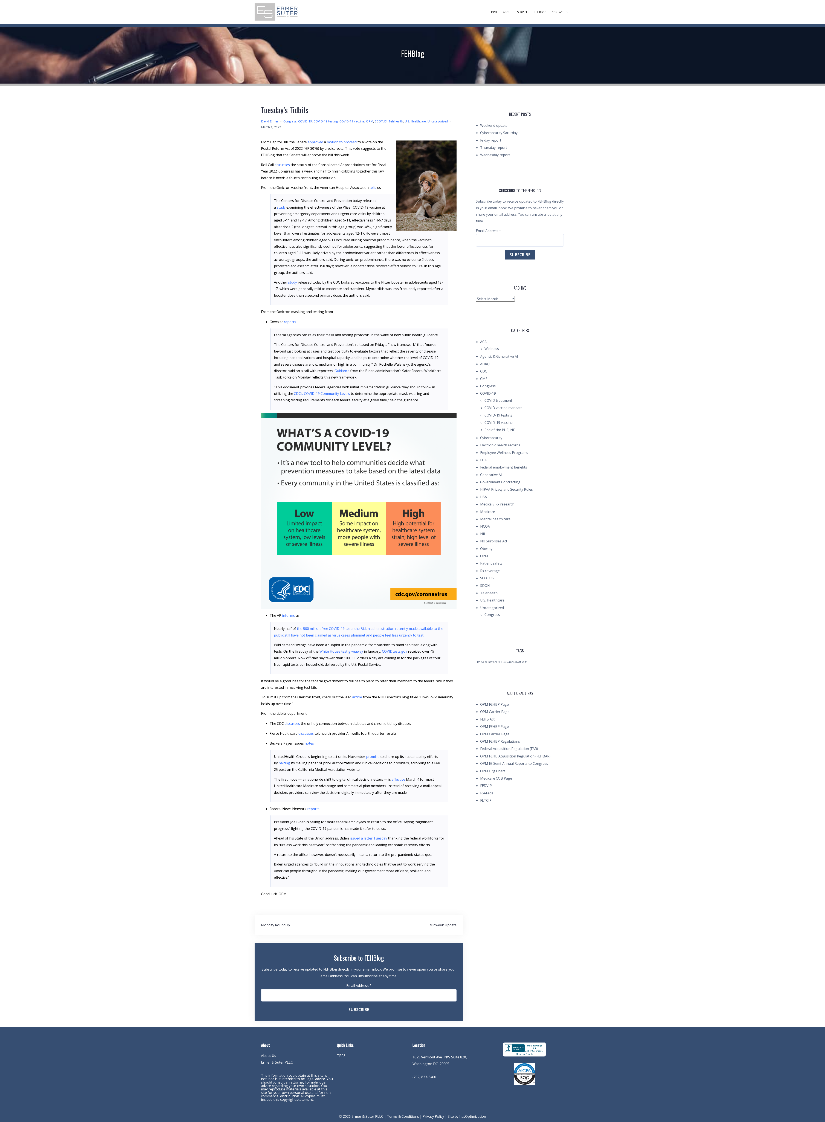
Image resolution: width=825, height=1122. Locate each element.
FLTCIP (486, 800)
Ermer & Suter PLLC (277, 1062)
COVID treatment (498, 400)
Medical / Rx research (497, 504)
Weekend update (493, 125)
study (281, 207)
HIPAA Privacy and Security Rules (506, 489)
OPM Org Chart (492, 771)
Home (494, 12)
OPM (369, 121)
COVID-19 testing (326, 121)
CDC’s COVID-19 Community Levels (321, 393)
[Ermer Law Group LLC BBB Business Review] (524, 1049)
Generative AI (491, 474)
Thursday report (493, 147)
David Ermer (269, 121)
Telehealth (395, 121)
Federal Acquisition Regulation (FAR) (509, 748)
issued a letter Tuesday (368, 838)
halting (284, 763)
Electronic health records (500, 445)
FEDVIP (486, 785)
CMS (483, 378)
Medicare (487, 511)
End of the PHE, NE (499, 429)
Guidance (341, 370)
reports (290, 321)
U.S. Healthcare (415, 121)
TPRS (341, 1055)
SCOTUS (381, 121)
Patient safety (491, 563)
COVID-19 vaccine (351, 121)
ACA (483, 341)
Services (523, 12)
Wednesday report (495, 155)
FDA (483, 460)
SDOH (485, 585)
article (357, 697)
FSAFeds (486, 793)
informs (288, 615)
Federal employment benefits (503, 467)
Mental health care (495, 519)
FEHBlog (541, 12)
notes (309, 743)
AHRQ (485, 364)
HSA (483, 497)
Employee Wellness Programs (504, 452)
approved (315, 142)
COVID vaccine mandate (503, 407)
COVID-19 (305, 121)
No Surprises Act (493, 541)
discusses (282, 164)
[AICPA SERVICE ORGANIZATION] (524, 1073)
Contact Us (560, 12)
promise (372, 756)
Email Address (358, 985)
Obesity (486, 548)
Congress (289, 121)
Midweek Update (443, 925)
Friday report (490, 140)
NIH (483, 533)
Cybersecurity (491, 437)
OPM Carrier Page (494, 711)
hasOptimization (472, 1116)
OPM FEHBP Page (494, 704)
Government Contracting (500, 482)
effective (398, 779)
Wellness (491, 348)
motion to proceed (342, 142)
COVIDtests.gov (394, 651)
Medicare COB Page (496, 778)
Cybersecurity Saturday (499, 132)
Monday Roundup (275, 925)
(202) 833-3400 (424, 1077)
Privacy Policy (433, 1116)
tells (373, 187)
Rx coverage (490, 570)
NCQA (485, 526)
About (507, 12)
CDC (483, 371)
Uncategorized (438, 121)
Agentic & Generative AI (499, 356)
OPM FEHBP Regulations (500, 741)
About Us (268, 1055)
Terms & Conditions (403, 1116)
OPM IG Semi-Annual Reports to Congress (514, 763)
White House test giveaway (341, 651)
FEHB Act (487, 719)
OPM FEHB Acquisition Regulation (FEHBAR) (515, 756)
